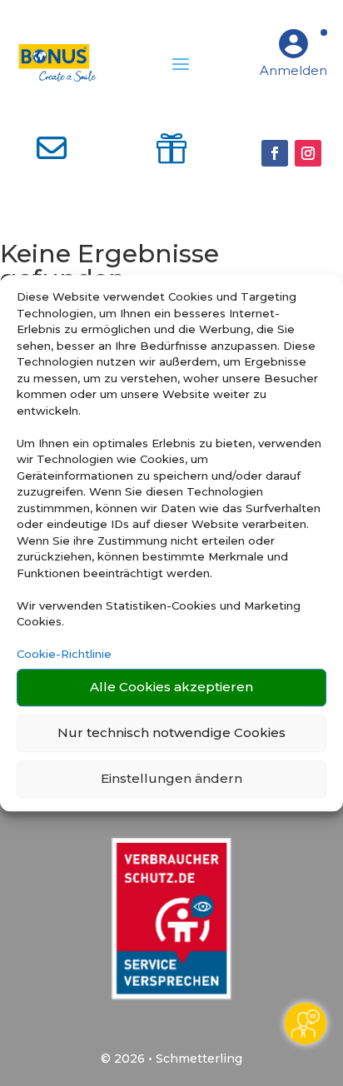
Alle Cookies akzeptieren (171, 687)
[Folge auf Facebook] (274, 153)
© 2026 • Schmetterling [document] (171, 1058)
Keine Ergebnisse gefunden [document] (109, 268)
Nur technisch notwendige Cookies (171, 732)
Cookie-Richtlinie (64, 653)
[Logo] (57, 63)
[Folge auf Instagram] (308, 153)
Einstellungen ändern (171, 778)
